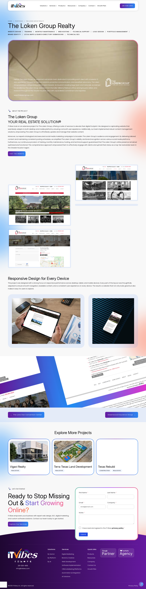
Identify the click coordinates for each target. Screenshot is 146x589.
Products (61, 6)
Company (81, 6)
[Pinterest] (27, 561)
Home (10, 21)
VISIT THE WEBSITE (16, 154)
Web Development (69, 562)
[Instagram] (18, 561)
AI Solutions (66, 576)
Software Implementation (71, 565)
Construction (105, 471)
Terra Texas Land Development (73, 466)
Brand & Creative (68, 558)
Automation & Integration (71, 573)
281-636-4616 (127, 6)
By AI (49, 562)
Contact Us (92, 565)
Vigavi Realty (18, 466)
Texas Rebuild (106, 466)
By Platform (52, 558)
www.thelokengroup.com (23, 95)
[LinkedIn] (21, 561)
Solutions (43, 6)
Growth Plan (101, 6)
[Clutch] (30, 561)
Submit (83, 534)
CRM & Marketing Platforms (71, 569)
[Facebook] (15, 561)
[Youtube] (24, 561)
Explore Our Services (18, 524)
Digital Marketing (68, 554)
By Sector (51, 554)
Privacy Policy (133, 586)
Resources (71, 6)
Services (52, 6)
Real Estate (15, 471)
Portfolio (19, 21)
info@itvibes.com (23, 568)
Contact (91, 6)
